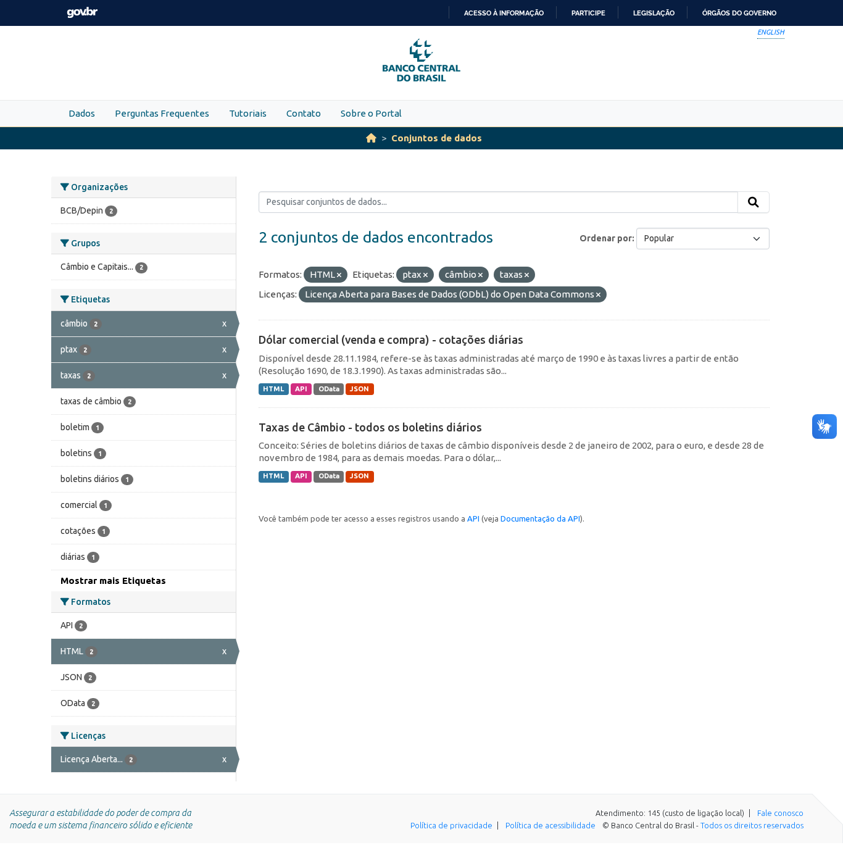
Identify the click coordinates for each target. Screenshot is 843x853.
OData (328, 389)
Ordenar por (605, 238)
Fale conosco (780, 813)
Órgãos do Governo (739, 13)
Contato (303, 113)
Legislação (654, 13)
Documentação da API (540, 518)
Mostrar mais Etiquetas (113, 580)
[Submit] (753, 202)
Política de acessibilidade (550, 825)
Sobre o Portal (371, 113)
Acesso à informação (504, 13)
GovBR (82, 13)
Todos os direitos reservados (752, 825)
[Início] (371, 138)
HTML (273, 389)
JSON (359, 389)
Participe (588, 13)
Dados (82, 113)
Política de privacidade (451, 825)
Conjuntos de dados (436, 138)
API (301, 389)
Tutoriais (248, 113)
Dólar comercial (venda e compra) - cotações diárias (391, 339)
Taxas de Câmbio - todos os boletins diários (370, 427)
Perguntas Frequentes (162, 113)
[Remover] (339, 275)
